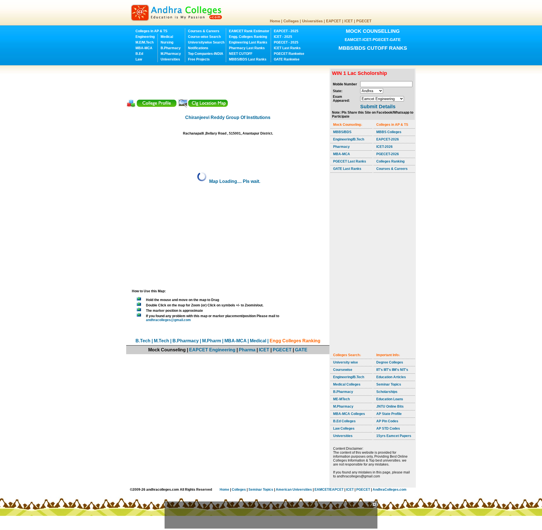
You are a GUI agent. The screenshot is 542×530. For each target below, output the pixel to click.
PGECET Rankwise (289, 54)
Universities (312, 21)
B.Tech (143, 340)
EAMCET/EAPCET (329, 490)
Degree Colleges (389, 362)
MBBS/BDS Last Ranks (247, 59)
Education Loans (389, 399)
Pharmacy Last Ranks (247, 48)
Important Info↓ (388, 355)
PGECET (363, 21)
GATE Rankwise (287, 59)
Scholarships (386, 392)
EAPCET (333, 21)
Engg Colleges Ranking (295, 340)
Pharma (247, 349)
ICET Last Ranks (287, 48)
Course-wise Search (204, 37)
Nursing (167, 42)
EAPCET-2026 (387, 139)
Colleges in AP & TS (151, 31)
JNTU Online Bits (390, 406)
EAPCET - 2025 (286, 31)
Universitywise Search (206, 42)
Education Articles (391, 377)
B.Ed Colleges (344, 421)
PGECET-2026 (387, 154)
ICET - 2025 (283, 37)
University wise (345, 362)
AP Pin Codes (387, 421)
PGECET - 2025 (286, 42)
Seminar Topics (388, 384)
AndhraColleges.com (389, 490)
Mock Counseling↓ (347, 125)
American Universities (294, 490)
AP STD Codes (388, 429)
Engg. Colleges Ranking (248, 37)
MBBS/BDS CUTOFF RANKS (372, 48)
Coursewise (342, 370)
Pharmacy (341, 147)
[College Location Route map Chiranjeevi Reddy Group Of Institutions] (203, 106)
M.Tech (161, 340)
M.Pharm (211, 340)
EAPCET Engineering (212, 349)
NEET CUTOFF (240, 54)
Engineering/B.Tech (348, 139)
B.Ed (139, 54)
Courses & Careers (203, 31)
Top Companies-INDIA (205, 54)
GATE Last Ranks (347, 169)
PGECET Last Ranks (349, 161)
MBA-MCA (144, 48)
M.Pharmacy (171, 54)
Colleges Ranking (390, 161)
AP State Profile (389, 414)
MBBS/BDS (342, 132)
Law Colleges (344, 429)
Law (139, 59)
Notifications (198, 48)
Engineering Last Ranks (248, 42)
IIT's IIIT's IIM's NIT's (392, 370)
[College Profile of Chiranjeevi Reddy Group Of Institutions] (151, 106)
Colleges (291, 21)
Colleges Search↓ (347, 355)
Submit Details (377, 106)
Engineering (145, 37)
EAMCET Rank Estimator (249, 31)
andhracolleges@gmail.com (168, 320)
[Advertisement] (229, 80)
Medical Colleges (346, 384)
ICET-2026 (384, 147)
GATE (301, 349)
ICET (348, 21)
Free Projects (199, 59)
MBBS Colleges (388, 132)
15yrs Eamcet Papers (393, 436)
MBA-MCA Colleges (349, 414)
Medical (167, 37)
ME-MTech (341, 399)
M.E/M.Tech (145, 42)
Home (275, 21)
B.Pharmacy (171, 48)
